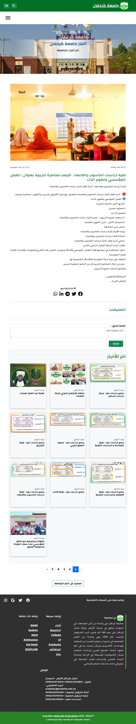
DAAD (34, 625)
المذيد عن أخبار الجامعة (68, 583)
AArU (34, 635)
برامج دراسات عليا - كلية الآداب (68, 492)
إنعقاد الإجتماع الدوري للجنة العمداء (69, 395)
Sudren (33, 630)
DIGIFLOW (31, 649)
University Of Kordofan (66, 716)
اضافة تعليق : (118, 326)
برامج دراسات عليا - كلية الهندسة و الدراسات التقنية (109, 444)
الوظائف (55, 649)
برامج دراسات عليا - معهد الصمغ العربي (70, 444)
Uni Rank (32, 644)
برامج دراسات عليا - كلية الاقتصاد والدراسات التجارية (110, 493)
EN (6, 6)
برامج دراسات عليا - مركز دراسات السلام (111, 395)
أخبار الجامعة (55, 628)
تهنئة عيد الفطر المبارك (32, 393)
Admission (31, 640)
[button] (7, 17)
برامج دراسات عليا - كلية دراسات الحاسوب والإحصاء (30, 493)
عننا (58, 654)
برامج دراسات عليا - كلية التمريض (31, 444)
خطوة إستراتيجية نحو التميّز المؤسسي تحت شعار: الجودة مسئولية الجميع (29, 544)
